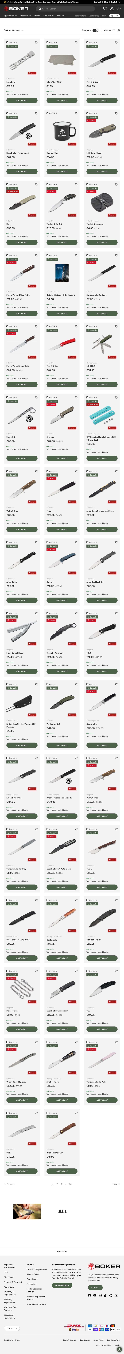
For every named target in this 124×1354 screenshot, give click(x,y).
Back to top (62, 1251)
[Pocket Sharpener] (102, 202)
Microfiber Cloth (54, 82)
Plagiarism (31, 1284)
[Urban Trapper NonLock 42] (62, 776)
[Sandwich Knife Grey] (22, 846)
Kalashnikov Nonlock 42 (17, 153)
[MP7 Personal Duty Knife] (22, 918)
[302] (102, 988)
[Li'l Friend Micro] (102, 131)
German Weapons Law (37, 1269)
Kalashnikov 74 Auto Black (58, 869)
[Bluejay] (62, 560)
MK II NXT (90, 366)
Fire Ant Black (93, 82)
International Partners (36, 1304)
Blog (106, 2)
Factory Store (80, 16)
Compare (86, 30)
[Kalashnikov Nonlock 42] (22, 131)
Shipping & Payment (13, 1282)
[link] (27, 1184)
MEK (8, 1153)
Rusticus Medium (54, 1153)
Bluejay (49, 582)
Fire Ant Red (52, 366)
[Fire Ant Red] (62, 344)
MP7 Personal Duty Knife (18, 939)
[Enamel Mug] (62, 131)
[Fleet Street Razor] (22, 631)
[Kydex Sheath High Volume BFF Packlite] (22, 702)
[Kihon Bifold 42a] (22, 776)
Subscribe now (62, 1285)
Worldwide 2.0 (53, 724)
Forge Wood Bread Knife (17, 366)
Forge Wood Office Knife (18, 295)
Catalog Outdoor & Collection (60, 295)
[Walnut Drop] (22, 489)
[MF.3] (102, 631)
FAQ (6, 1272)
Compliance (32, 1279)
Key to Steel (9, 1287)
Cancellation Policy (113, 1340)
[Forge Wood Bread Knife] (22, 344)
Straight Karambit (54, 653)
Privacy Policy (98, 1340)
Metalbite (11, 82)
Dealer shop (94, 16)
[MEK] (22, 1130)
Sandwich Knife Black (96, 295)
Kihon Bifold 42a (13, 798)
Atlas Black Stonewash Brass (100, 511)
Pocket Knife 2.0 (54, 224)
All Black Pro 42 (93, 939)
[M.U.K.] (102, 846)
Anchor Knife (52, 1082)
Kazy (8, 224)
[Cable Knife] (62, 918)
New (104, 16)
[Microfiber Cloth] (62, 60)
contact (95, 1287)
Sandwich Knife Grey (16, 869)
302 (88, 1011)
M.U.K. (89, 869)
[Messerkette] (22, 988)
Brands (37, 15)
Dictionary (8, 1277)
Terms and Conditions (103, 1345)
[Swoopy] (62, 415)
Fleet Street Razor (15, 653)
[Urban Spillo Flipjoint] (22, 1060)
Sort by (7, 30)
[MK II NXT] (102, 344)
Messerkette (12, 1011)
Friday (49, 511)
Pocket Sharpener (95, 224)
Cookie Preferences (69, 1340)
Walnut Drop (12, 511)
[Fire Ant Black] (102, 60)
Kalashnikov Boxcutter (57, 1011)
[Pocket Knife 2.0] (62, 202)
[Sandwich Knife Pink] (102, 1060)
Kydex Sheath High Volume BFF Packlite (20, 725)
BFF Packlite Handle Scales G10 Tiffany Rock (101, 438)
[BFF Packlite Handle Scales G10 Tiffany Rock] (102, 415)
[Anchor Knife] (62, 1060)
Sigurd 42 (10, 437)
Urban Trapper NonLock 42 (59, 798)
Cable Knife (51, 940)
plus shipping (23, 94)
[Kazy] (22, 202)
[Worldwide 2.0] (62, 702)
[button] (118, 8)
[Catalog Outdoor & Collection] (62, 273)
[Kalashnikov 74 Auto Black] (62, 846)
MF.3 (88, 653)
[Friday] (62, 489)
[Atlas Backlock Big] (102, 560)
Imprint (117, 1345)
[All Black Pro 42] (102, 918)
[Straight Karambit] (62, 631)
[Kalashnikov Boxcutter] (62, 988)
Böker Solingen (14, 1340)
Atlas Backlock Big (95, 582)
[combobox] (65, 8)
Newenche (91, 724)
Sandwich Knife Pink (95, 1082)
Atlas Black (11, 582)
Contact (97, 2)
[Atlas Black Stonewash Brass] (102, 489)
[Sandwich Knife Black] (102, 273)
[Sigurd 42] (22, 415)
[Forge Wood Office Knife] (22, 273)
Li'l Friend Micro (93, 153)
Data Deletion (85, 1340)
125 (70, 1184)
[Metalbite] (22, 60)
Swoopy (50, 437)
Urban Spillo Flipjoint (16, 1082)
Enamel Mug (52, 153)
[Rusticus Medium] (62, 1130)
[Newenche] (102, 702)
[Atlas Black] (22, 560)
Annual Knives (33, 1274)
